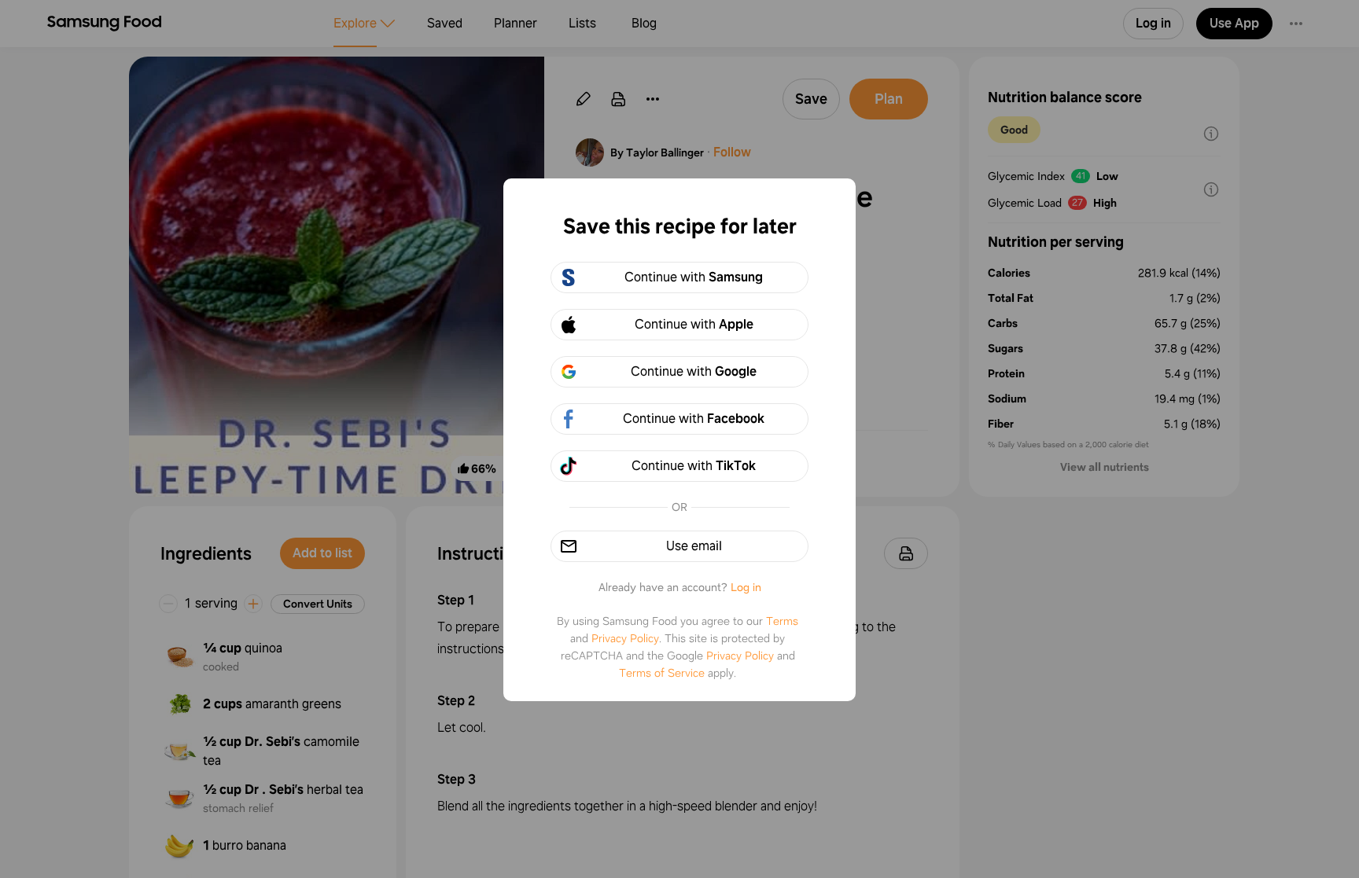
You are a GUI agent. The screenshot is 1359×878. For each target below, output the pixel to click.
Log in (746, 587)
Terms (782, 621)
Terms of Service (662, 673)
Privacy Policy (625, 638)
